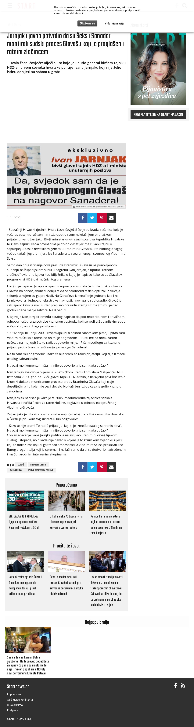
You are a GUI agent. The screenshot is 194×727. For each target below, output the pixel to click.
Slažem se (87, 23)
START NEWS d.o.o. (19, 719)
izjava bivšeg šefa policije (40, 470)
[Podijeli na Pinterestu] (102, 218)
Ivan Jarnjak (16, 470)
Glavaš (21, 465)
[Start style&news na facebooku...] (175, 685)
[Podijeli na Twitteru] (92, 218)
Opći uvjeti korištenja (20, 699)
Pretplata (12, 710)
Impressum (14, 694)
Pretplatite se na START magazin (158, 115)
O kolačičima (15, 705)
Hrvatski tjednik (38, 465)
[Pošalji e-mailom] (111, 218)
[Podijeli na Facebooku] (83, 218)
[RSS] (183, 685)
